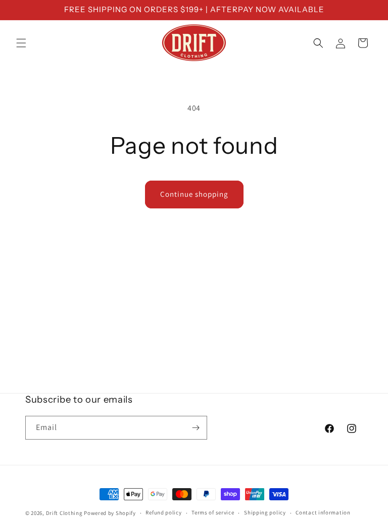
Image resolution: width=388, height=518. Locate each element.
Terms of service (212, 512)
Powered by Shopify (110, 512)
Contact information (323, 512)
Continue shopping (194, 194)
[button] (21, 43)
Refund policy (163, 512)
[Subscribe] (195, 428)
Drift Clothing (64, 512)
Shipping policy (265, 512)
